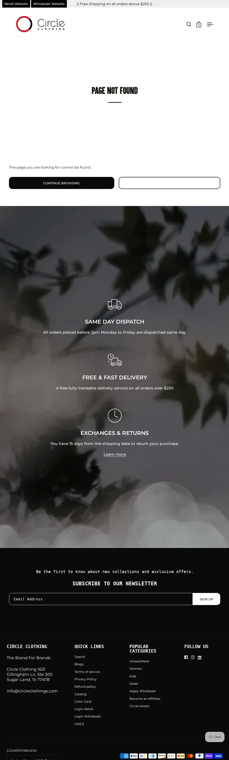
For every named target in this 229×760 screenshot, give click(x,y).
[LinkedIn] (201, 657)
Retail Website (16, 4)
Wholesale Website (49, 4)
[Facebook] (187, 657)
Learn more (115, 454)
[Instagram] (194, 657)
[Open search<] (189, 24)
